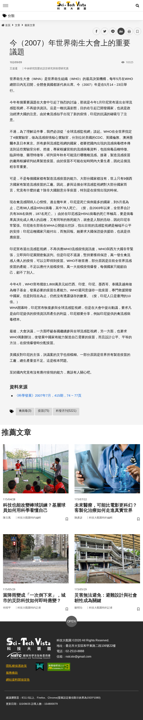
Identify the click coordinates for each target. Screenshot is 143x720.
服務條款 (12, 672)
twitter (104, 31)
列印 (129, 31)
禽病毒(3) (25, 410)
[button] (137, 5)
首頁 (7, 25)
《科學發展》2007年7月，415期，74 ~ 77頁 (48, 395)
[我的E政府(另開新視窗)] (40, 667)
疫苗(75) (43, 410)
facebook (96, 31)
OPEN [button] (71, 621)
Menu (5, 5)
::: (2, 24)
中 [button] (121, 31)
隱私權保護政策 (16, 665)
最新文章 (30, 25)
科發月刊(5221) (66, 410)
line (111, 31)
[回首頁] (71, 5)
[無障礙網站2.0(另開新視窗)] (58, 667)
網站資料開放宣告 (18, 679)
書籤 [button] (137, 31)
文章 (17, 25)
